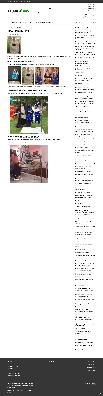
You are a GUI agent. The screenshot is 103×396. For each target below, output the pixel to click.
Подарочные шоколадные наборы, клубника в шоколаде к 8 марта (84, 179)
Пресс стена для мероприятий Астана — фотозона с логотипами (84, 88)
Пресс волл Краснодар (81, 118)
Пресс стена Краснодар (81, 127)
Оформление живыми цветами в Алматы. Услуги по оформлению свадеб (84, 290)
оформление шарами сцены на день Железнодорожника (85, 325)
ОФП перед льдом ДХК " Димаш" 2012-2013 (84, 222)
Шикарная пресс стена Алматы (84, 342)
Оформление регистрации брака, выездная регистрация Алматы (84, 300)
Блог (9, 22)
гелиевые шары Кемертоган (83, 142)
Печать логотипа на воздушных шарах (84, 346)
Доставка (16, 1)
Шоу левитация (79, 203)
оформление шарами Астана (83, 106)
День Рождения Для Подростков (84, 161)
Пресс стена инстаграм (37, 22)
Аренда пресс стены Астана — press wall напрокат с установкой (84, 97)
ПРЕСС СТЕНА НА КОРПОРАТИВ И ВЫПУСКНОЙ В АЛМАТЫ (84, 58)
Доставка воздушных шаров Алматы (83, 332)
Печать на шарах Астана (82, 261)
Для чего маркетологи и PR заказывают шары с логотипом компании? (83, 274)
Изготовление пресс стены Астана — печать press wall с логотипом (84, 93)
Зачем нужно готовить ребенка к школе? (84, 245)
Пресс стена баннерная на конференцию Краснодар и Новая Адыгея (84, 122)
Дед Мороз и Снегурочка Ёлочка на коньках (85, 227)
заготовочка (78, 76)
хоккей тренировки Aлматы (83, 219)
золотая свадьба (80, 328)
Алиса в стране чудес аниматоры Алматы (84, 151)
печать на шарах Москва (82, 115)
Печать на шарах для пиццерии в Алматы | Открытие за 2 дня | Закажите (84, 37)
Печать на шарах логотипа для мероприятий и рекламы (84, 32)
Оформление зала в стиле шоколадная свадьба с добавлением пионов (82, 337)
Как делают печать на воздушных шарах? (84, 175)
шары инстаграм (12, 378)
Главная (9, 361)
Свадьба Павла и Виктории (82, 252)
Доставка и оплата (12, 366)
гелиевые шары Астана (81, 109)
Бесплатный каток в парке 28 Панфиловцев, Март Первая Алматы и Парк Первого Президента (83, 198)
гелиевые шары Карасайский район (85, 139)
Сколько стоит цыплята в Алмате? (85, 164)
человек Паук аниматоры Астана (84, 155)
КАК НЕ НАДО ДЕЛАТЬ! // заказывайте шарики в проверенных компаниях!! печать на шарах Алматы (85, 213)
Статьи (10, 1)
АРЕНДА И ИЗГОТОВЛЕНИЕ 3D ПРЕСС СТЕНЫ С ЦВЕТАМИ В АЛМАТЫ (84, 48)
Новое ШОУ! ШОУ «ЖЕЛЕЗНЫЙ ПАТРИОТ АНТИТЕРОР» (84, 264)
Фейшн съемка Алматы (81, 239)
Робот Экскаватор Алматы (82, 192)
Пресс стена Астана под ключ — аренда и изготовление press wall (84, 102)
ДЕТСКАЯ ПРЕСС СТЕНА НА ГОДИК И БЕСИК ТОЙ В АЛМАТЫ (85, 53)
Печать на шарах (80, 249)
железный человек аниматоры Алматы (83, 184)
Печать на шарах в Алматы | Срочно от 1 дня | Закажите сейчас (85, 42)
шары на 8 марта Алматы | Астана (85, 112)
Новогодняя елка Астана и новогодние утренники (82, 135)
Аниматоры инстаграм (19, 22)
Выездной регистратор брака (83, 171)
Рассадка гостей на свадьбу (83, 307)
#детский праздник (29, 136)
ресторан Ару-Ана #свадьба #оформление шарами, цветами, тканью (84, 311)
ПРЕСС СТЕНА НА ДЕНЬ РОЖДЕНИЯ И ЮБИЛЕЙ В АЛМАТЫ (82, 63)
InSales (94, 384)
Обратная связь (25, 1)
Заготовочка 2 (79, 73)
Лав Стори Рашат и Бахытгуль (84, 242)
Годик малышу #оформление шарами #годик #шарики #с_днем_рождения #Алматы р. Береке (84, 318)
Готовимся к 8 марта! (81, 350)
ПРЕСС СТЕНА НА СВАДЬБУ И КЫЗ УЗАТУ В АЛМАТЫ (84, 69)
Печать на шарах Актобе (82, 258)
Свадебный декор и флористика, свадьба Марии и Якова (84, 295)
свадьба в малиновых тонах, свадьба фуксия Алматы (83, 284)
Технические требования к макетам (85, 255)
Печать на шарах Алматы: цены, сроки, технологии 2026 (84, 79)
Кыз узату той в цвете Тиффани (84, 304)
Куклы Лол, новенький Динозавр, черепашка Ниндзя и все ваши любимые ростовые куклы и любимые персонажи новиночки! (84, 233)
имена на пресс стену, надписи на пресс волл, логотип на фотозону (84, 130)
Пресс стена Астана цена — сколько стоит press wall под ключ (84, 84)
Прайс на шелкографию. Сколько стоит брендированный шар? (84, 269)
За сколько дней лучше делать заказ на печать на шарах (84, 280)
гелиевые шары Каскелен (82, 145)
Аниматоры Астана (80, 158)
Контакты (49, 22)
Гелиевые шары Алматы (82, 148)
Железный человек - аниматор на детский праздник (84, 189)
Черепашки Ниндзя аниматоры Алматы (83, 207)
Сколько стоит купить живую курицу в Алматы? (83, 167)
